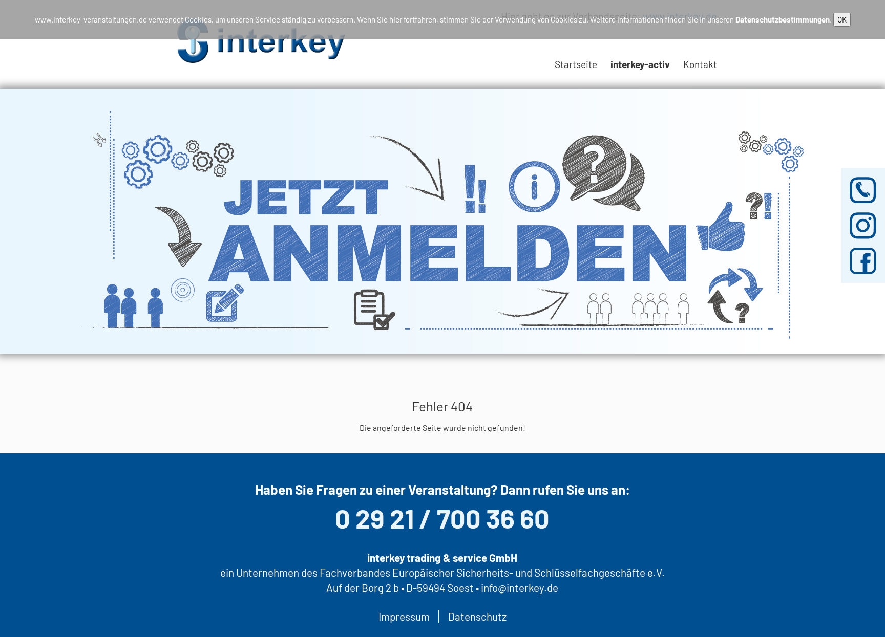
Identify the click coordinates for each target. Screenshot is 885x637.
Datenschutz (477, 616)
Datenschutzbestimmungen (782, 19)
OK (842, 19)
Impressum (404, 616)
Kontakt (700, 64)
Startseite (576, 64)
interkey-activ (640, 64)
